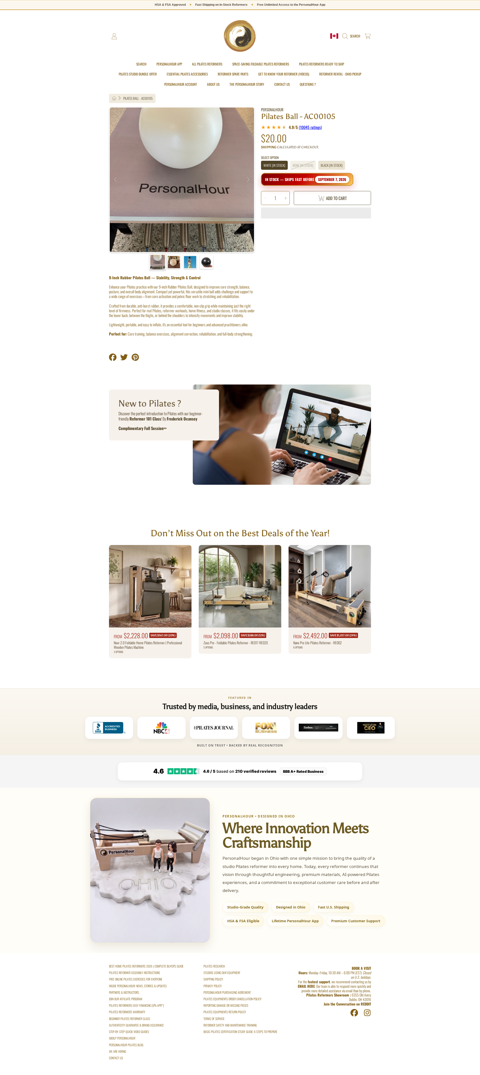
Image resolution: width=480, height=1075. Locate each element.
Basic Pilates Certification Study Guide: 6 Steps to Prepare (240, 1031)
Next (249, 179)
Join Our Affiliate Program (125, 998)
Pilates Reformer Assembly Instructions (134, 972)
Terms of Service (214, 1018)
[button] (352, 36)
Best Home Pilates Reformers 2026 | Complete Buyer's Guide (146, 966)
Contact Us (116, 1058)
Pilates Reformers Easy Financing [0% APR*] (136, 1005)
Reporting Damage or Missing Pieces (226, 1005)
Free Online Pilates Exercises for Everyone (135, 979)
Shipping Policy (213, 979)
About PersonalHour (122, 1038)
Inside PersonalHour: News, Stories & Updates (138, 986)
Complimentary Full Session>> (142, 428)
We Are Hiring (117, 1051)
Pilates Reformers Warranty (127, 1012)
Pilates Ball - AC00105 (137, 98)
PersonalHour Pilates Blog (126, 1044)
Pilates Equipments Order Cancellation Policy (233, 998)
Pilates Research (214, 966)
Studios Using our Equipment (222, 972)
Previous (115, 179)
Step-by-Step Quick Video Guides (129, 1031)
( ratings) (310, 127)
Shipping (268, 147)
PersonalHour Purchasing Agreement (227, 992)
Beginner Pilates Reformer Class (129, 1018)
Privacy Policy (213, 986)
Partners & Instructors (124, 992)
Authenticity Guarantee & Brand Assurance (136, 1025)
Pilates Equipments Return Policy (225, 1012)
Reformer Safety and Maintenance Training (230, 1025)
